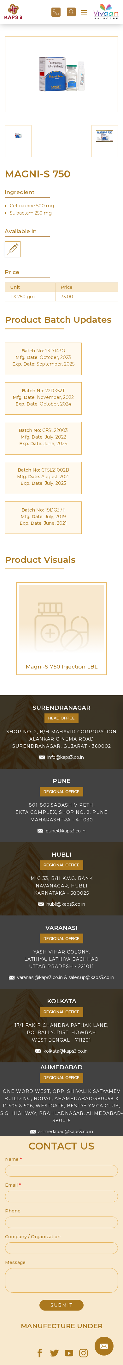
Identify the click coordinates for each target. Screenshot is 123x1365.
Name (13, 1159)
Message (15, 1262)
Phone (12, 1211)
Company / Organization (33, 1236)
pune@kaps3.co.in (65, 830)
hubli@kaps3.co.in (65, 904)
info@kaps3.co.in (65, 757)
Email (13, 1185)
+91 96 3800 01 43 (56, 12)
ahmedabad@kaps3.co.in (65, 1131)
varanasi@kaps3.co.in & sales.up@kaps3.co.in (65, 977)
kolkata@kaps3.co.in (66, 1051)
